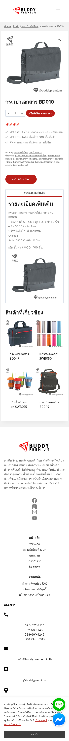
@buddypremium (34, 680)
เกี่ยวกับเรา (34, 561)
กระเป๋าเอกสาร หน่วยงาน (26, 159)
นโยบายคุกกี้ (41, 720)
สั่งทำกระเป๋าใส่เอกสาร (45, 162)
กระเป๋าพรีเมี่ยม (21, 152)
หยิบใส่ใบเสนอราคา (40, 113)
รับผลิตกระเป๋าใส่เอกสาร (23, 162)
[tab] (34, 193)
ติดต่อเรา (34, 567)
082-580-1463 (35, 630)
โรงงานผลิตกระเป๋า (21, 165)
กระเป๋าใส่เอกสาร (46, 159)
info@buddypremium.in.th (34, 659)
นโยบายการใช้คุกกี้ (34, 589)
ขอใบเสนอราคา (21, 179)
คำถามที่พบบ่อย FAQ (34, 583)
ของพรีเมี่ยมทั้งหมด (34, 549)
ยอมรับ (34, 734)
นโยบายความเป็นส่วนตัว (34, 595)
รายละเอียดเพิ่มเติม (34, 193)
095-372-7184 (34, 625)
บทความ (34, 555)
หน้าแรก (34, 544)
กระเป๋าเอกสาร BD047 (19, 356)
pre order (20, 155)
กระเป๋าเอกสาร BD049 (49, 404)
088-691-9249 (35, 634)
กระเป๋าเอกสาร (35, 152)
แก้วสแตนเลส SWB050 (48, 356)
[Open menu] (60, 11)
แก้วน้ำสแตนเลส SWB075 (18, 404)
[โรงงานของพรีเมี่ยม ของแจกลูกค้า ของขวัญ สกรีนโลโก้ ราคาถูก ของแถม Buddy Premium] (24, 10)
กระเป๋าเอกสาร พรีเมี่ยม (36, 155)
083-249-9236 (34, 639)
